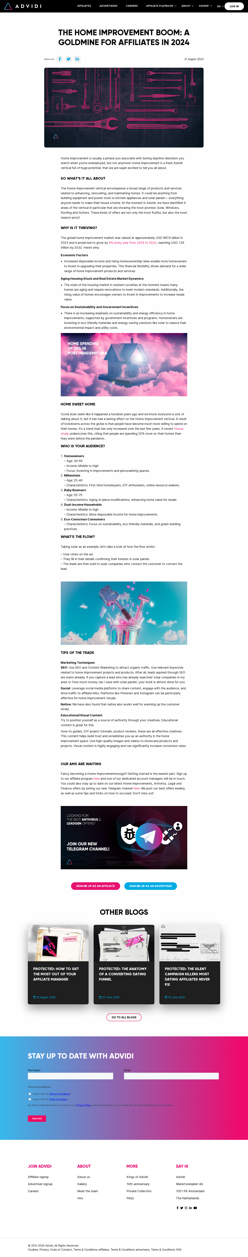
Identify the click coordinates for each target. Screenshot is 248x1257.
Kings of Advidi (137, 1177)
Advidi (22, 6)
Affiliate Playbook (159, 5)
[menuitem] (84, 6)
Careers (132, 5)
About (186, 5)
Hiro (80, 1198)
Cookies (33, 1249)
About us (83, 1177)
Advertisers (108, 5)
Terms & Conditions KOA (166, 1249)
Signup (204, 5)
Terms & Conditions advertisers (130, 1249)
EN (219, 6)
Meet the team (87, 1191)
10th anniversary (138, 1184)
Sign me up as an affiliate (95, 886)
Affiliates (84, 5)
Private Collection (139, 1191)
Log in (234, 6)
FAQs (130, 1198)
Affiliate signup (38, 1177)
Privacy (44, 1249)
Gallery (82, 1184)
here (97, 778)
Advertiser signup (40, 1184)
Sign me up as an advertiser (150, 886)
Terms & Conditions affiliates (91, 1249)
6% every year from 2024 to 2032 (133, 242)
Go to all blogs (124, 1017)
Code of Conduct (61, 1249)
